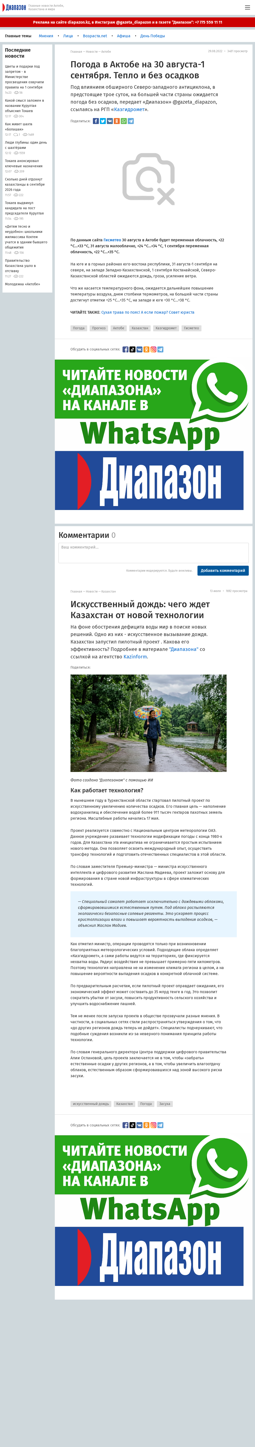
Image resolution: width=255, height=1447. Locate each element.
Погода (79, 328)
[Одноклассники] (117, 121)
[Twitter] (103, 121)
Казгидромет (166, 328)
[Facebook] (96, 121)
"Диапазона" (183, 649)
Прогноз (99, 328)
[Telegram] (131, 121)
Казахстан (140, 328)
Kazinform (135, 657)
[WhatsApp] (124, 121)
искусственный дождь (91, 1104)
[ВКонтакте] (110, 121)
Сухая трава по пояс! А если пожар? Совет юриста (147, 312)
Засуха (164, 1104)
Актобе (106, 51)
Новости (92, 51)
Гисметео (191, 328)
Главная (76, 51)
